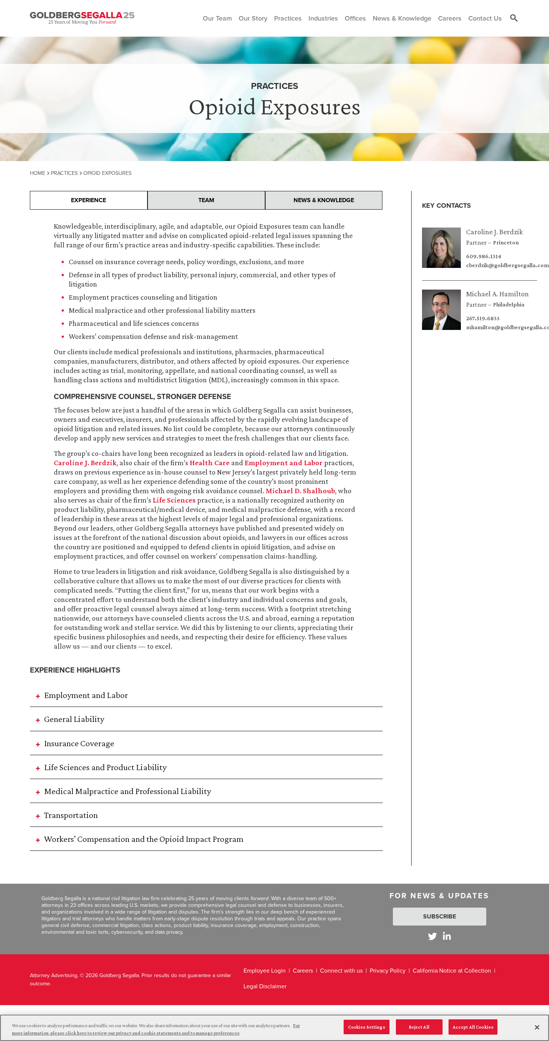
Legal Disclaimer (265, 986)
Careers (303, 970)
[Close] (537, 1027)
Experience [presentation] (88, 200)
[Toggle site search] (514, 18)
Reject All (419, 1027)
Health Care (210, 462)
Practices (64, 173)
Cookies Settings (366, 1027)
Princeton (506, 242)
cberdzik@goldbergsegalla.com (507, 265)
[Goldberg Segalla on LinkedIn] (447, 936)
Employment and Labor (284, 462)
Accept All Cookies (473, 1027)
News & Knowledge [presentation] (324, 200)
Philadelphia (508, 305)
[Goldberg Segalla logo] (82, 18)
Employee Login (265, 970)
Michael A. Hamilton (497, 294)
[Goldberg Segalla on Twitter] (432, 936)
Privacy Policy (388, 970)
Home (37, 173)
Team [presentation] (206, 200)
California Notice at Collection (452, 970)
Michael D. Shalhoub (300, 490)
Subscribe (439, 916)
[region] (274, 1027)
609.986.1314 (483, 256)
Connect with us (341, 970)
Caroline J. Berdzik (494, 232)
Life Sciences (174, 500)
